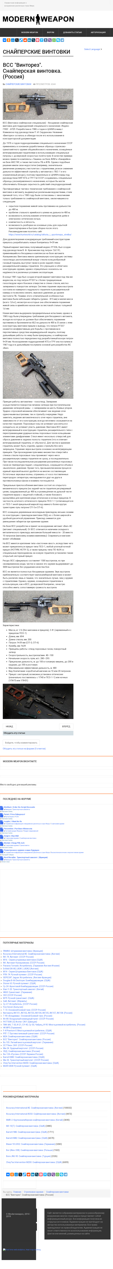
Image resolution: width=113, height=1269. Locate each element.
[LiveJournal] (33, 40)
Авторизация (98, 32)
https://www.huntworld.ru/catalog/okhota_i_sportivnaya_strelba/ (40, 234)
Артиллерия (9, 816)
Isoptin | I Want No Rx (13, 821)
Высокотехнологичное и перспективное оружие (67, 852)
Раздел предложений (31, 831)
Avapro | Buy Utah (11, 836)
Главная (17, 1192)
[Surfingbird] (41, 40)
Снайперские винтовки (28, 838)
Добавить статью (72, 32)
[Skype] (58, 40)
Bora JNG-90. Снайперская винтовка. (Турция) (28, 1156)
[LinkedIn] (29, 40)
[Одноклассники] (8, 40)
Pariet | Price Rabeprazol (14, 814)
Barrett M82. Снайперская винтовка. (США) (27, 1138)
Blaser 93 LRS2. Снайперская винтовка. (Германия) (30, 1144)
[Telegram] (62, 40)
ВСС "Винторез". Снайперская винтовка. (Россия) (32, 71)
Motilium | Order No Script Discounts (19, 807)
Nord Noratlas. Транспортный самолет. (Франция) (26, 857)
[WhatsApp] (54, 40)
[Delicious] (21, 40)
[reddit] (25, 40)
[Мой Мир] (13, 40)
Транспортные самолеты (21, 809)
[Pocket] (37, 40)
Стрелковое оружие (57, 824)
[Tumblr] (46, 40)
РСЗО (17, 816)
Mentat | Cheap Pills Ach (14, 843)
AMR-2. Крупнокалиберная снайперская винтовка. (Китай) (34, 1120)
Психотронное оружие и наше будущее (21, 850)
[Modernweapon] (39, 19)
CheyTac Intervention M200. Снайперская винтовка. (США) (34, 1162)
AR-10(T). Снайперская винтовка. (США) (25, 1126)
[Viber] (50, 40)
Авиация (8, 809)
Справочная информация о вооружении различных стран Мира (27, 824)
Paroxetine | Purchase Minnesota (18, 829)
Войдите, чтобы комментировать (21, 743)
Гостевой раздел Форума (13, 831)
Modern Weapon (29, 32)
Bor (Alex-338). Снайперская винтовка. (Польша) (29, 1150)
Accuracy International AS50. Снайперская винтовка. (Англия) (35, 1114)
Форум (50, 32)
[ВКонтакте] (4, 40)
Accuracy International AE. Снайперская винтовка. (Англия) (34, 1108)
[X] (17, 40)
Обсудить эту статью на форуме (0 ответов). (24, 748)
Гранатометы (24, 845)
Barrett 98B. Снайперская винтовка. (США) (26, 1132)
